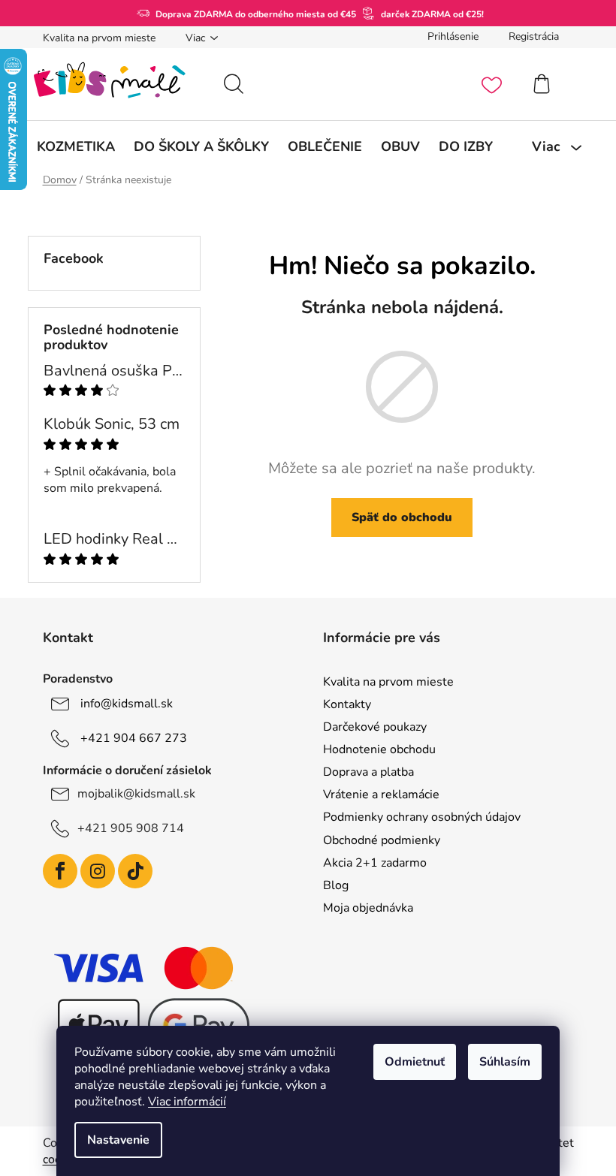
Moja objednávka (368, 908)
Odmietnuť (415, 1062)
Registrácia (534, 36)
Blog (336, 885)
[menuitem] (76, 146)
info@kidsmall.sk (126, 703)
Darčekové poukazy (375, 727)
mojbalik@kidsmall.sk (136, 794)
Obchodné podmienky (381, 840)
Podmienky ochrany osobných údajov (422, 817)
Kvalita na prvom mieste (99, 38)
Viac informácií (187, 1101)
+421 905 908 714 (130, 828)
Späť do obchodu (402, 517)
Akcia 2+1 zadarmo (375, 863)
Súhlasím (504, 1062)
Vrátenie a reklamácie (381, 794)
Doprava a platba (368, 772)
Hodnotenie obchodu (379, 749)
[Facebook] (60, 871)
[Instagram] (97, 871)
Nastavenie (118, 1140)
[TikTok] (135, 871)
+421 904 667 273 (133, 738)
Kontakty (347, 704)
